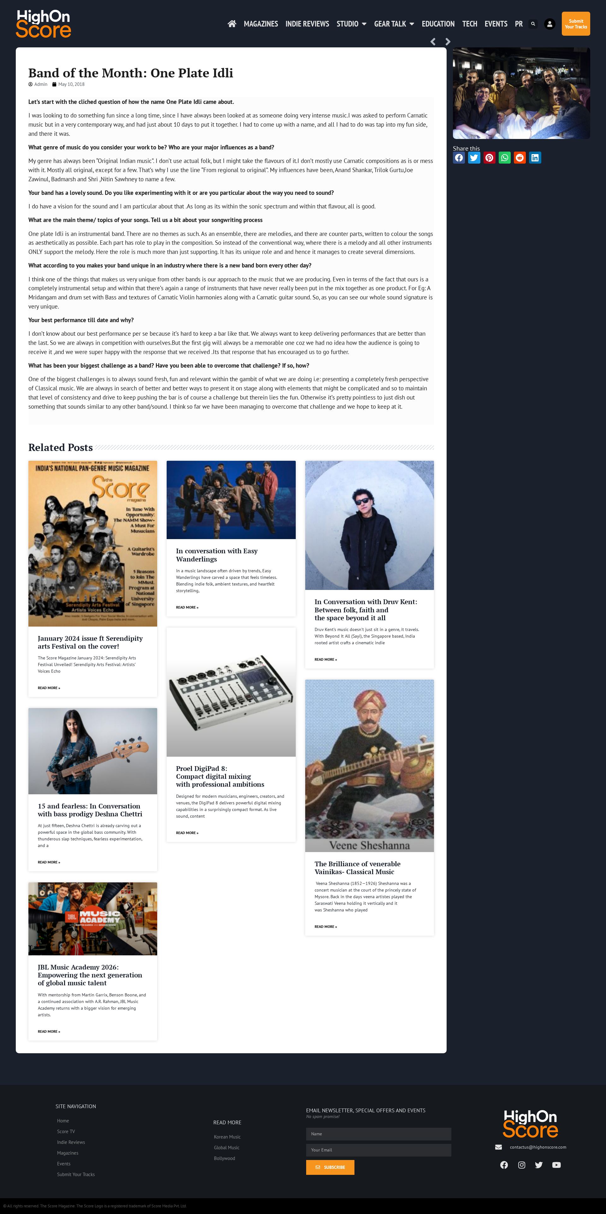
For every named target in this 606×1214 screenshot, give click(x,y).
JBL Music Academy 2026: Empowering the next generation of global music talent (90, 975)
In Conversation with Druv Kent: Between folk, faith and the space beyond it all (366, 609)
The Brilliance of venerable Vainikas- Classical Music (358, 867)
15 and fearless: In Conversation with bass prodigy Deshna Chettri (90, 810)
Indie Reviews (307, 24)
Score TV (66, 1131)
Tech (469, 24)
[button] (533, 24)
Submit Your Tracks (76, 1174)
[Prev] (435, 42)
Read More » (49, 687)
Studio (348, 24)
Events (496, 24)
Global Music (227, 1147)
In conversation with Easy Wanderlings (217, 554)
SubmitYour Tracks (576, 24)
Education (438, 24)
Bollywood (224, 1158)
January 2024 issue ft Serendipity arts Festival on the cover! (90, 642)
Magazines (261, 24)
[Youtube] (556, 1165)
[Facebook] (504, 1165)
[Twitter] (539, 1165)
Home (63, 1120)
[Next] (446, 42)
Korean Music (227, 1136)
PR (519, 24)
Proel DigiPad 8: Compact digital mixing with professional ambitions (220, 776)
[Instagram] (522, 1165)
